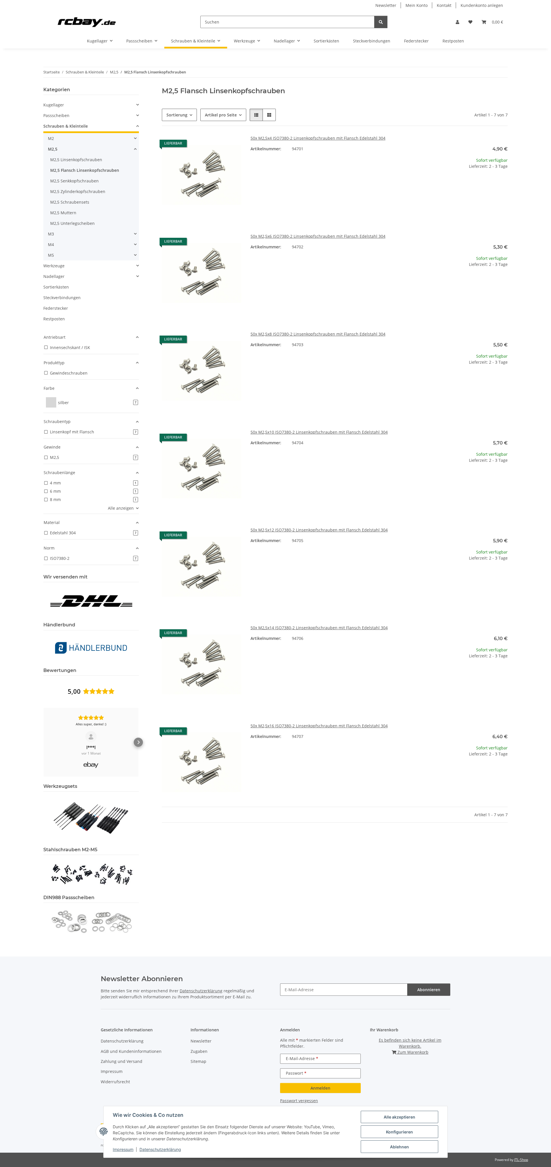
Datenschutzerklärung (160, 1149)
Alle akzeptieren (399, 1117)
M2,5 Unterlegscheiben (72, 223)
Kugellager (53, 105)
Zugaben (199, 1051)
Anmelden (320, 1088)
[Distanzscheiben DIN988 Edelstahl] (91, 921)
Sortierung (176, 115)
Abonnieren (428, 989)
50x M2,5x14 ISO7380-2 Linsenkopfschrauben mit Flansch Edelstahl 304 (319, 627)
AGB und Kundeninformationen (131, 1051)
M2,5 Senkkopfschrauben (74, 181)
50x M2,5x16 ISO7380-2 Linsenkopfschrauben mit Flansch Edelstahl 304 (319, 725)
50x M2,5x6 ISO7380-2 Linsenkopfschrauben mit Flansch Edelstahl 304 (318, 236)
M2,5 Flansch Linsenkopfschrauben (84, 170)
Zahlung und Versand (121, 1061)
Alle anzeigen (121, 508)
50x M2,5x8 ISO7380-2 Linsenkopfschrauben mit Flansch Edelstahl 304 (318, 334)
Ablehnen (399, 1146)
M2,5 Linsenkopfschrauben (76, 159)
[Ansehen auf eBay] (91, 737)
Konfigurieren (399, 1131)
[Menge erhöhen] (503, 184)
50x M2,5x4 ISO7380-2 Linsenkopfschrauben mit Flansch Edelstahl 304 (318, 138)
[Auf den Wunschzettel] (231, 145)
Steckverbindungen (62, 297)
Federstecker (55, 308)
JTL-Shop (521, 1159)
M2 (51, 138)
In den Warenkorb (468, 201)
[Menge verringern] (432, 184)
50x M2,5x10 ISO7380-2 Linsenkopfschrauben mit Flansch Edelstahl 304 (319, 432)
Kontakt (444, 5)
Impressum (123, 1149)
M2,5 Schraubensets (69, 202)
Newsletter (385, 5)
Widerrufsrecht (115, 1081)
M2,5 (52, 149)
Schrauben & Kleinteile (65, 126)
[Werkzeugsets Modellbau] (91, 817)
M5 (51, 255)
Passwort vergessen (299, 1100)
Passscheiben (56, 115)
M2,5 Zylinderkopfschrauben (77, 191)
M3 (51, 234)
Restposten (54, 319)
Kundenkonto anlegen (482, 5)
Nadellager (54, 276)
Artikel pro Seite (221, 115)
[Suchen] (380, 22)
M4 (51, 244)
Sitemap (198, 1061)
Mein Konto (417, 5)
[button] (457, 22)
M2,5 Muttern (63, 212)
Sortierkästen (56, 287)
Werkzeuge (54, 265)
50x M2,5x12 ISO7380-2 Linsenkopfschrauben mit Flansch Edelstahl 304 (319, 530)
